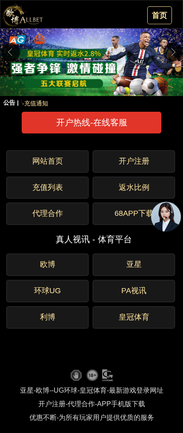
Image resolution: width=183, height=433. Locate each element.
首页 (159, 15)
